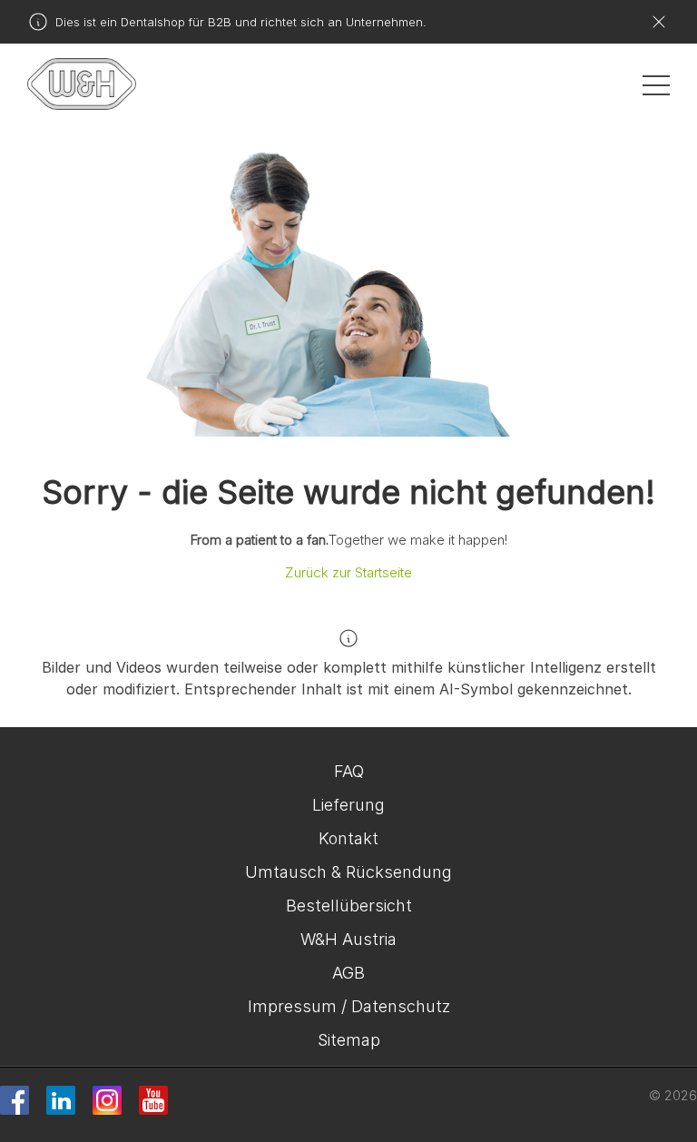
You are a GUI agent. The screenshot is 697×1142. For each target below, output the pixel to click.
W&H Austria (348, 939)
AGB (348, 972)
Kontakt (348, 838)
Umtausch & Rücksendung (348, 871)
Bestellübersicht (349, 905)
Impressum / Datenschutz (349, 1006)
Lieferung (348, 804)
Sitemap (349, 1039)
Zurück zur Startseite (348, 572)
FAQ (349, 771)
